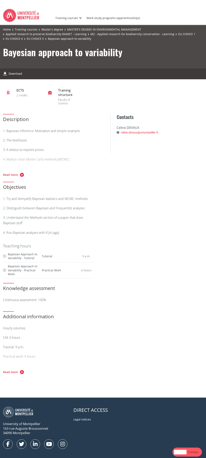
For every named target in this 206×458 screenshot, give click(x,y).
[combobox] (180, 452)
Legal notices (82, 419)
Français (193, 452)
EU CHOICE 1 (186, 34)
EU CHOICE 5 (35, 39)
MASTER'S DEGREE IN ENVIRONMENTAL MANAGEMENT (104, 29)
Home (7, 29)
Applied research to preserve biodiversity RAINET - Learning (46, 34)
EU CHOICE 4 (14, 39)
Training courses (66, 18)
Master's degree (52, 29)
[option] (193, 452)
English (180, 452)
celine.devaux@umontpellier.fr (139, 132)
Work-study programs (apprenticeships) (113, 18)
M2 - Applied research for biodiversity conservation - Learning (132, 34)
